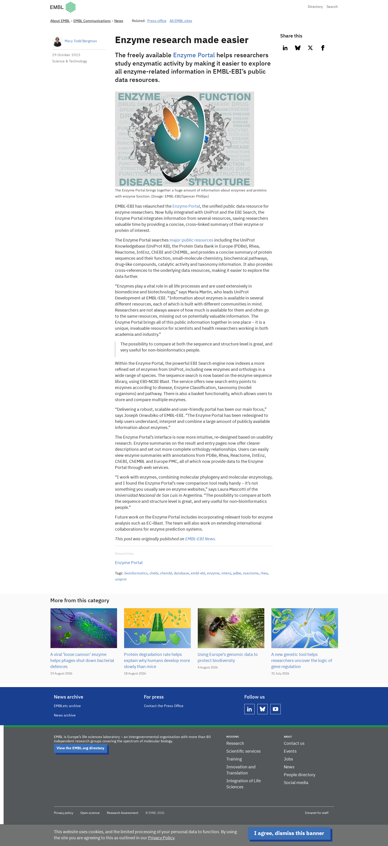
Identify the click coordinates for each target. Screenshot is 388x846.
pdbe (237, 573)
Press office (156, 21)
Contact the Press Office (163, 706)
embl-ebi (198, 573)
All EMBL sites (181, 21)
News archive (65, 715)
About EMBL (60, 21)
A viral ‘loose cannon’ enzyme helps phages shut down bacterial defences (82, 661)
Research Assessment (122, 813)
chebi (154, 573)
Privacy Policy (161, 838)
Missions (232, 737)
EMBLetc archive (67, 706)
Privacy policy (63, 813)
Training (234, 759)
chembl (166, 573)
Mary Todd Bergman (81, 41)
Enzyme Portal (194, 55)
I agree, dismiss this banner (289, 833)
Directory (315, 7)
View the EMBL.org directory (80, 748)
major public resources (191, 240)
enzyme (213, 573)
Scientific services (243, 751)
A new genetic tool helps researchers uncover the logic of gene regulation (301, 661)
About (288, 737)
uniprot (121, 579)
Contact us (294, 743)
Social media (296, 783)
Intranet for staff (316, 813)
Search (332, 7)
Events (290, 751)
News (118, 21)
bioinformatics (136, 573)
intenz (226, 573)
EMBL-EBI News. (200, 539)
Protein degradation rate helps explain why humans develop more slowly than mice (157, 661)
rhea (264, 573)
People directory (299, 775)
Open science (90, 813)
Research (235, 743)
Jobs (288, 759)
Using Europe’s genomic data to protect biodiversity (228, 658)
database (181, 573)
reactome (251, 573)
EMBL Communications (92, 21)
